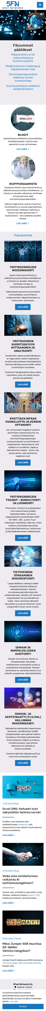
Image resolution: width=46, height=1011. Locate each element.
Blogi (16, 804)
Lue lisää (23, 307)
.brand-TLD (33, 895)
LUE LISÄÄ (21, 149)
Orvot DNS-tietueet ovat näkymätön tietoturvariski (21, 810)
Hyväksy (23, 1006)
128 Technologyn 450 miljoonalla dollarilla (21, 963)
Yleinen (18, 938)
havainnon (23, 824)
